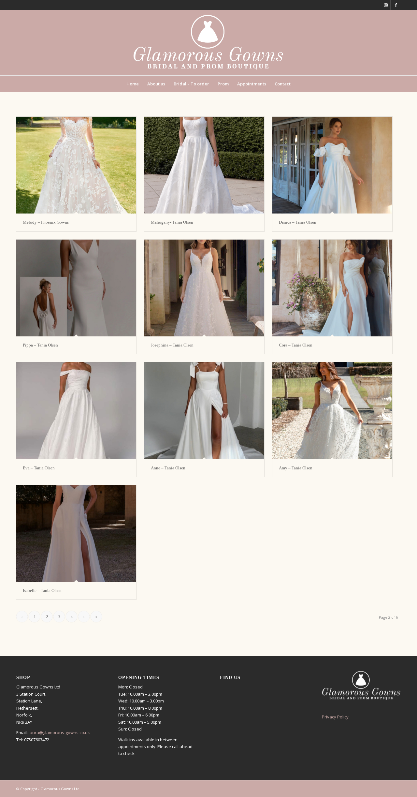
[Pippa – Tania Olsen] (76, 288)
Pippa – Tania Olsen (40, 345)
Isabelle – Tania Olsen (42, 590)
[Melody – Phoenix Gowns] (76, 165)
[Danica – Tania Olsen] (332, 165)
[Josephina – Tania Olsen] (204, 288)
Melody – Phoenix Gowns (46, 222)
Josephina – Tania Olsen (172, 345)
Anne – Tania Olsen (168, 467)
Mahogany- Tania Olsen (172, 222)
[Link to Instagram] (386, 5)
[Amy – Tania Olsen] (332, 410)
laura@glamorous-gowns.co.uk (59, 732)
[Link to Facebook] (396, 5)
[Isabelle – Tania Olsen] (76, 533)
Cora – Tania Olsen (295, 345)
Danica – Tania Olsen (297, 222)
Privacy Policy (335, 717)
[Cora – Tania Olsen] (332, 288)
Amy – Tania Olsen (295, 467)
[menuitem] (132, 84)
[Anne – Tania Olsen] (204, 410)
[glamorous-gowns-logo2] (208, 42)
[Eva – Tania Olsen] (76, 410)
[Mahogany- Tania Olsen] (204, 165)
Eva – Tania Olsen (39, 467)
